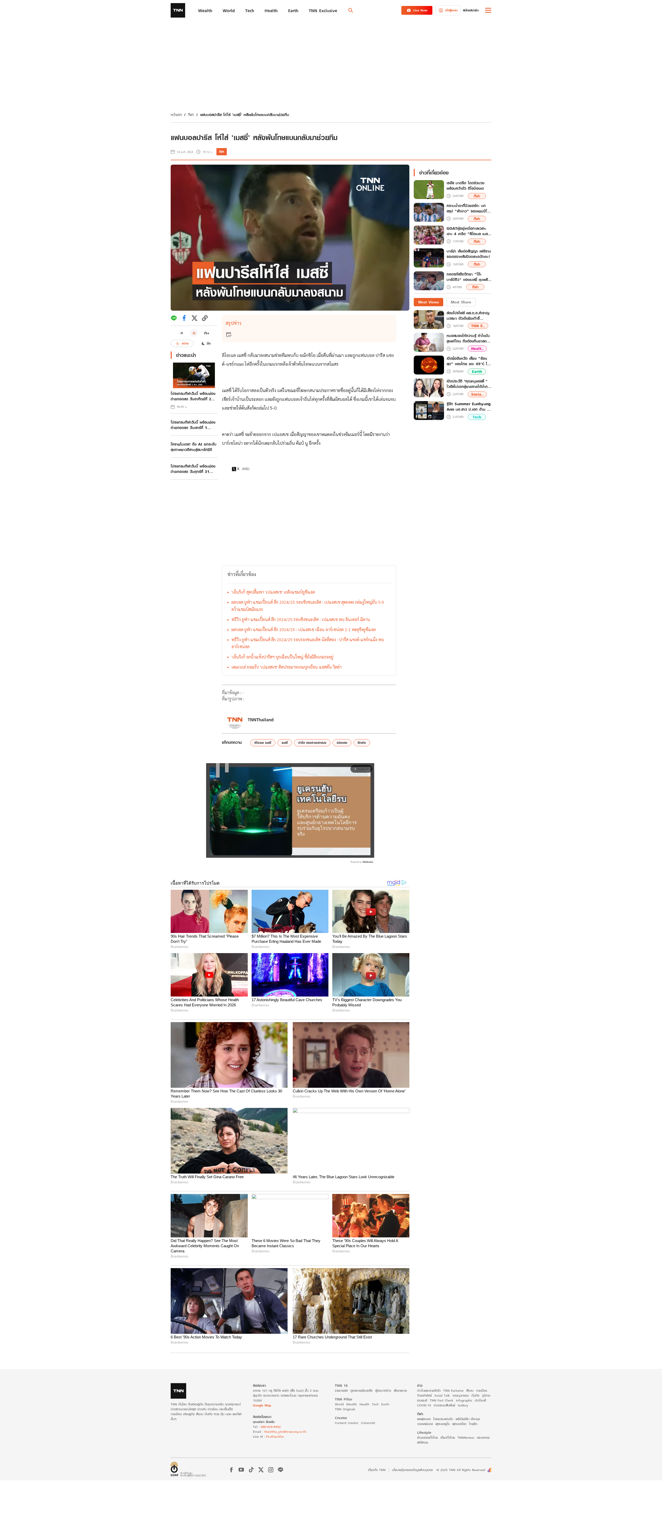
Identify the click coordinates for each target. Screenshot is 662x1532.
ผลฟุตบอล (424, 1418)
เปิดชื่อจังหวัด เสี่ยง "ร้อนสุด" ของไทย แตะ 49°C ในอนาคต (468, 361)
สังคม (469, 1390)
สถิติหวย (422, 1442)
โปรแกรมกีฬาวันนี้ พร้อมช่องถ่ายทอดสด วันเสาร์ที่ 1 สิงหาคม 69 (193, 424)
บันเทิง (475, 1395)
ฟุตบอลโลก (459, 1423)
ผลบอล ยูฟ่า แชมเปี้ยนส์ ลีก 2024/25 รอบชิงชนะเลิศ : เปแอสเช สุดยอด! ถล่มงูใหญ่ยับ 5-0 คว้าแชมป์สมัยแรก (307, 605)
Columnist (368, 1422)
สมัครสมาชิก (471, 10)
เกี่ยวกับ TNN (377, 1469)
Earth (477, 371)
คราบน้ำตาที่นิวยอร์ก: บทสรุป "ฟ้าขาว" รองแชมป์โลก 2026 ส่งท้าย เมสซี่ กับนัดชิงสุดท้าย (469, 208)
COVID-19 (424, 1405)
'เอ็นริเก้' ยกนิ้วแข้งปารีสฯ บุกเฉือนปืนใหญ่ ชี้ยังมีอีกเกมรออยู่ (282, 657)
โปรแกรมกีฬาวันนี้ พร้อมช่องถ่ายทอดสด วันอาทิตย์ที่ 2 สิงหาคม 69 (193, 396)
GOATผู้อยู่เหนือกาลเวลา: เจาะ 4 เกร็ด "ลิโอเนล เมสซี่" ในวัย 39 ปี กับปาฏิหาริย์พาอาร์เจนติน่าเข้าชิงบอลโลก (469, 231)
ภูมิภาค (486, 1395)
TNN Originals (345, 1409)
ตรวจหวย (483, 1437)
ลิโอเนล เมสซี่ (262, 742)
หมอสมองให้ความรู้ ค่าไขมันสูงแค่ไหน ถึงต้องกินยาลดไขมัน (468, 338)
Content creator (346, 1422)
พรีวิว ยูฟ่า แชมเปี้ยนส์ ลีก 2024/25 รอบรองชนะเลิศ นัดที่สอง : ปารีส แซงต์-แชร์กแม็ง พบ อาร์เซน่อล (307, 643)
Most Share (461, 302)
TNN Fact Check (441, 1400)
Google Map (262, 1405)
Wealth (351, 1404)
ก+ (206, 332)
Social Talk (442, 1395)
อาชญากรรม (461, 1395)
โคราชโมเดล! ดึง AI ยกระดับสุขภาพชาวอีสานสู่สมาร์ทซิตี (193, 446)
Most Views (428, 302)
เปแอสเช (342, 742)
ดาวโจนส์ (480, 1400)
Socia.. (477, 394)
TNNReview (465, 1437)
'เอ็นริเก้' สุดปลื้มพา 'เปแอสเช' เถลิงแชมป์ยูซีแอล (273, 592)
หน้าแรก (176, 114)
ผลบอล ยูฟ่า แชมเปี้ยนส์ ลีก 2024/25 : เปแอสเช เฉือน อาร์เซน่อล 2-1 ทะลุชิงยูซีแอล (303, 629)
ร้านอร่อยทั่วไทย (427, 1437)
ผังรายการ (400, 1390)
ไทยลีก (473, 1423)
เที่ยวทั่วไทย (447, 1437)
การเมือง (481, 1390)
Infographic (464, 1400)
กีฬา (191, 114)
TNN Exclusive (453, 1390)
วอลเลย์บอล (425, 1423)
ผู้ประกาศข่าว (383, 1390)
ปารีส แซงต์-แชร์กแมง (312, 742)
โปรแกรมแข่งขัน (443, 1418)
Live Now (420, 10)
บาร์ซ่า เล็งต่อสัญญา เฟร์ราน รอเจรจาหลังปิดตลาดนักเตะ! (469, 254)
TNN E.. (478, 326)
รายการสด (341, 1390)
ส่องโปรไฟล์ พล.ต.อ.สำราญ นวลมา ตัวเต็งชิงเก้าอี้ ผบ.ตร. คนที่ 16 (468, 315)
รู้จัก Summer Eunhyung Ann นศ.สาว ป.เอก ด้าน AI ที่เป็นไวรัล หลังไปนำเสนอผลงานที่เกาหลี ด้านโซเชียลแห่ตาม (469, 406)
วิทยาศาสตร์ (424, 1395)
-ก (181, 333)
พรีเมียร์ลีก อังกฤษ (468, 1418)
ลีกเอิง (362, 742)
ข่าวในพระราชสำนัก (429, 1390)
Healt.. (477, 348)
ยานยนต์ (422, 1400)
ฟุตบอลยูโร (442, 1423)
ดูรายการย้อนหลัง (361, 1390)
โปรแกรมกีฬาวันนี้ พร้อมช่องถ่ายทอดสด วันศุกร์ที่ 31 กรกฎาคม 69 (193, 468)
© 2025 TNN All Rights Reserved (461, 1469)
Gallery (463, 1405)
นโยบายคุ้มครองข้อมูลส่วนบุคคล (412, 1469)
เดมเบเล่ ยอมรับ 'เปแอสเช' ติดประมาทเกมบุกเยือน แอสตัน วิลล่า (286, 667)
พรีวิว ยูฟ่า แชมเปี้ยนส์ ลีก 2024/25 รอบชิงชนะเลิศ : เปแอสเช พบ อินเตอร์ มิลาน (300, 619)
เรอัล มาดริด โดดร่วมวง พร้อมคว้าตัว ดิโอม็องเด (465, 186)
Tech (477, 417)
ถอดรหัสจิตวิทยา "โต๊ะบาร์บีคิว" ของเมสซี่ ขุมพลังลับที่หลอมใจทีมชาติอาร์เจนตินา (468, 277)
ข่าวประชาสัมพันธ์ (444, 1405)
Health (364, 1404)
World (339, 1404)
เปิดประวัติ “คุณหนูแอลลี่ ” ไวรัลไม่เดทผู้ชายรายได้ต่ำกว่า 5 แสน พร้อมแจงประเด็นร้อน (469, 383)
